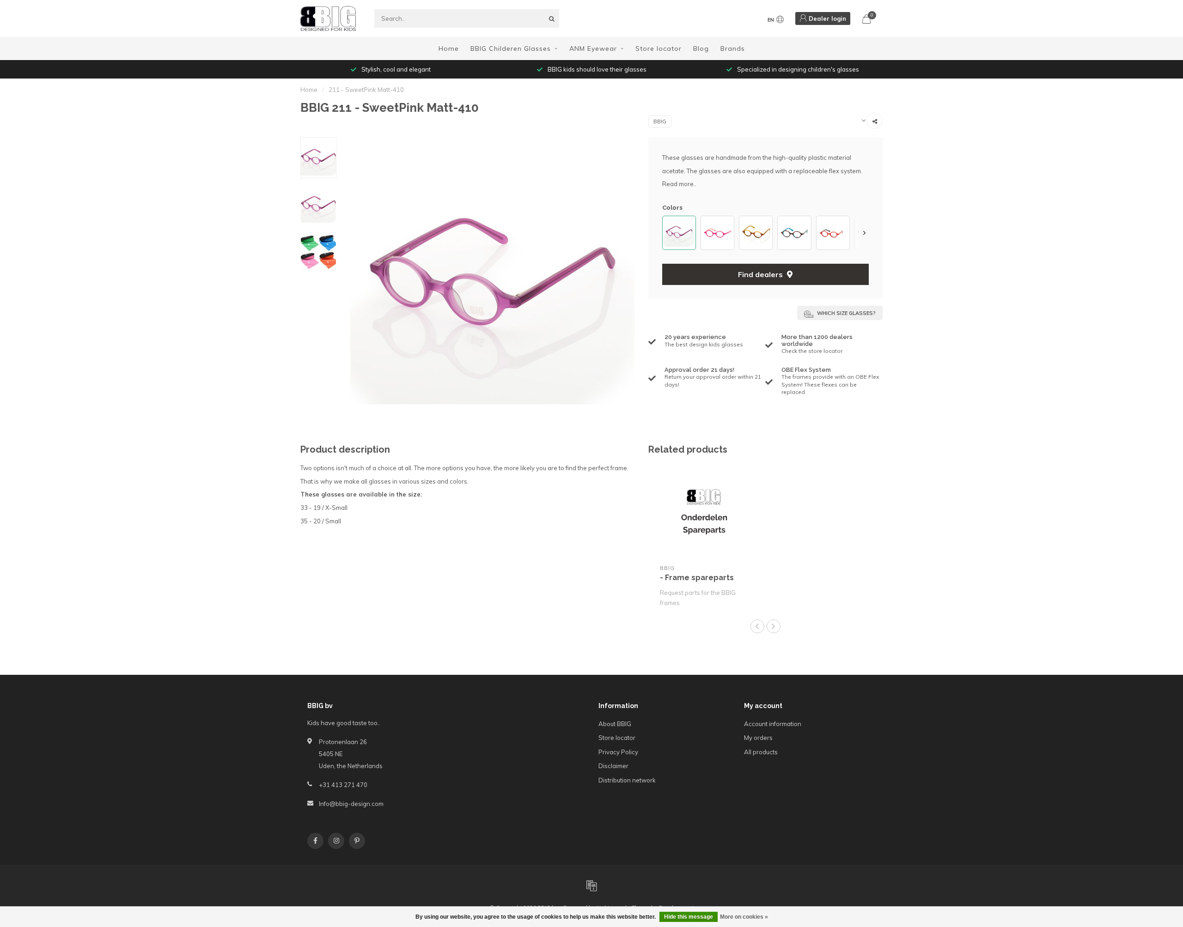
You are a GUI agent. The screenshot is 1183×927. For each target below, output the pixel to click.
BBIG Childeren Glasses (510, 48)
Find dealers (761, 274)
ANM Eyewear (593, 48)
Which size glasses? (846, 313)
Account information (772, 723)
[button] (666, 232)
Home (449, 48)
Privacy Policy (618, 752)
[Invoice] (591, 885)
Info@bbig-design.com (351, 803)
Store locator (658, 48)
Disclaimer (613, 765)
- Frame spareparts (697, 577)
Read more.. (679, 184)
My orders (758, 737)
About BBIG (614, 723)
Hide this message (688, 917)
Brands (732, 48)
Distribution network (627, 780)
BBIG (659, 121)
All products (761, 752)
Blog (701, 48)
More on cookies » (744, 917)
